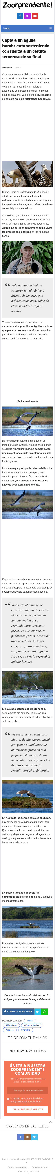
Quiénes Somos (39, 1167)
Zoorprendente (9, 1159)
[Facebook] (20, 1137)
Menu (6, 28)
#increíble (25, 1030)
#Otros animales (31, 1025)
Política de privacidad (28, 1171)
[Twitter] (34, 1137)
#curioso (10, 1030)
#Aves (30, 1021)
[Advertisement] (27, 131)
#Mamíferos (11, 1025)
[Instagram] (27, 1137)
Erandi (8, 68)
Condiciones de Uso (17, 1167)
